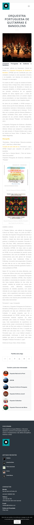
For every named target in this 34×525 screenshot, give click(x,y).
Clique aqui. (5, 510)
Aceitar (17, 522)
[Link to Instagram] (29, 358)
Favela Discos (9, 475)
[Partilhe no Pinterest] (14, 358)
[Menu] (29, 6)
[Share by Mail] (24, 358)
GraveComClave (10, 462)
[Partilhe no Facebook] (5, 358)
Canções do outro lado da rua (11, 146)
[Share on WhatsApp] (9, 358)
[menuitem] (29, 6)
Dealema (8, 458)
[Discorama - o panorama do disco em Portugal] (14, 6)
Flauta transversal (10, 466)
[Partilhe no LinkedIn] (19, 358)
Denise (8, 471)
